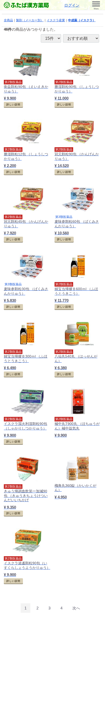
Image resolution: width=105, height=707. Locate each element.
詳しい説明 (13, 104)
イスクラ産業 (56, 20)
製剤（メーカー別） (30, 20)
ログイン (72, 5)
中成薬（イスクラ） (82, 20)
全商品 (8, 20)
